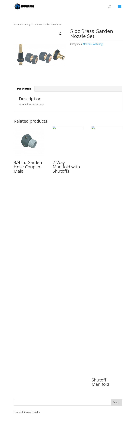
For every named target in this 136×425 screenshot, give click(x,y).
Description (24, 88)
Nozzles (87, 44)
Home (17, 24)
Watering (25, 24)
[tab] (24, 89)
